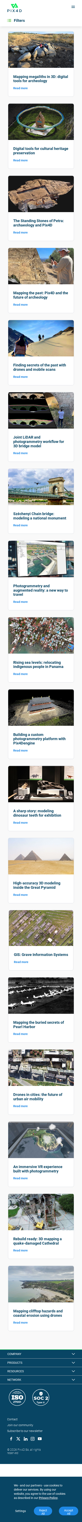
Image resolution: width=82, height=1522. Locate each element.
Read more (20, 88)
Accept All (69, 1512)
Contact (12, 1419)
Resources (15, 1371)
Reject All (43, 1512)
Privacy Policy (48, 1498)
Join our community (20, 1425)
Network (14, 1379)
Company (14, 1354)
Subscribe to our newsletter (25, 1431)
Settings (20, 1511)
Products (14, 1362)
